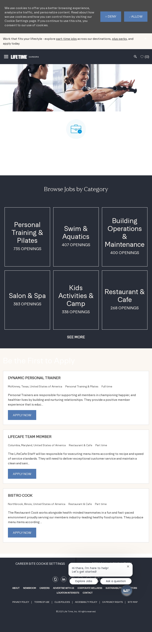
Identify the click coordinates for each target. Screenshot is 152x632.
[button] (76, 337)
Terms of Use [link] (41, 602)
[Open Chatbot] (127, 590)
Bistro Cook (20, 495)
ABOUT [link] (16, 588)
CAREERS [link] (44, 588)
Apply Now (22, 415)
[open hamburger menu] (6, 56)
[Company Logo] (25, 56)
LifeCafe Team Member (29, 437)
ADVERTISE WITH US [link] (63, 588)
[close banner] (145, 38)
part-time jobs (66, 39)
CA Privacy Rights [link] (112, 602)
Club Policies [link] (62, 602)
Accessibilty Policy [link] (86, 602)
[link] (55, 579)
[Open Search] (135, 56)
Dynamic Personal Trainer (34, 378)
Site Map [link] (133, 602)
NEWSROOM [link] (29, 588)
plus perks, (120, 39)
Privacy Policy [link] (20, 602)
